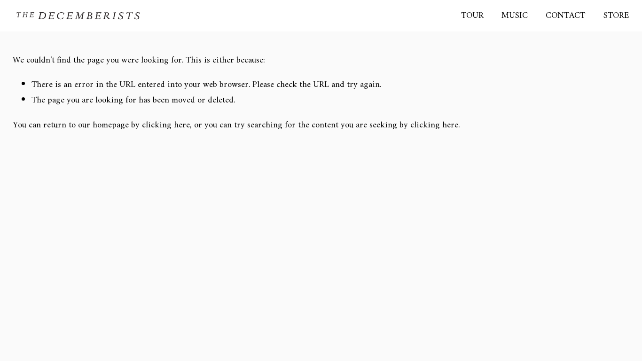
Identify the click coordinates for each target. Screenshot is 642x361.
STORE (616, 16)
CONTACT (565, 16)
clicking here (166, 125)
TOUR (472, 16)
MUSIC (514, 16)
